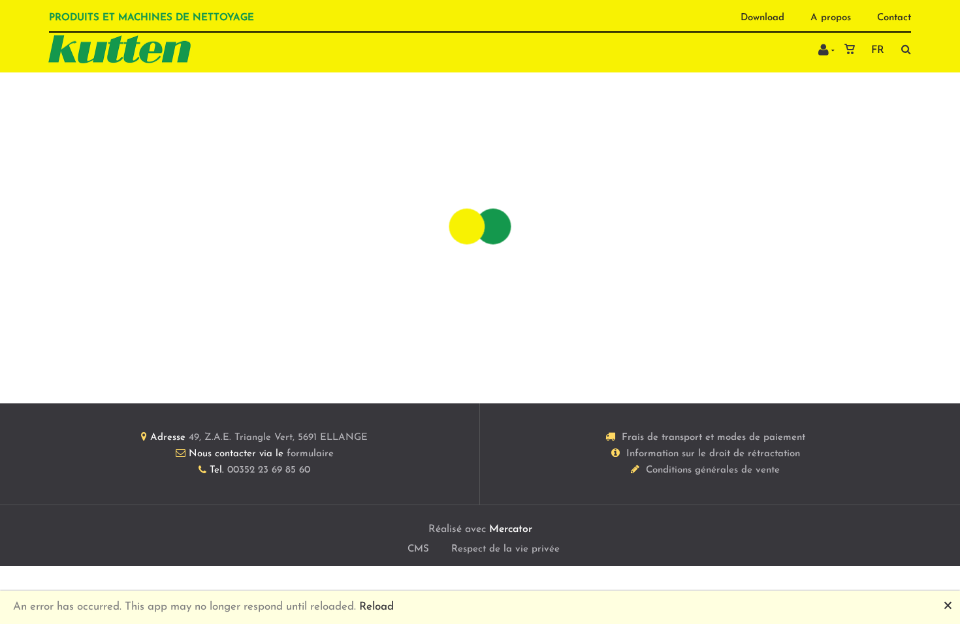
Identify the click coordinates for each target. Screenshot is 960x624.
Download (762, 18)
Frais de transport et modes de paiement (713, 438)
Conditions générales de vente (713, 470)
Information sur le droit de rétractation (713, 454)
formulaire (310, 454)
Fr (877, 50)
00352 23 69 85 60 (268, 470)
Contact (894, 18)
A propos (830, 18)
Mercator (510, 529)
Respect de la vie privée (505, 549)
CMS (418, 549)
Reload (376, 606)
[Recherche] (903, 49)
